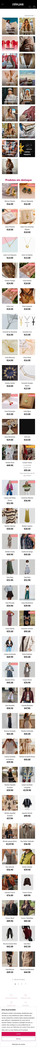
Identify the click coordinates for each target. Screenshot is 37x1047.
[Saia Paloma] (10, 959)
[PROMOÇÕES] (10, 41)
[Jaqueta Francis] (10, 882)
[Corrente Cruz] (27, 321)
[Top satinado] (10, 856)
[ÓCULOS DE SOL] (10, 128)
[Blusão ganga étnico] (10, 831)
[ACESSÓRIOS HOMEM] (10, 145)
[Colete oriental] (27, 856)
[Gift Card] (27, 426)
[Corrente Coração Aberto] (27, 373)
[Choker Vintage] (10, 270)
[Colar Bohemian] (10, 426)
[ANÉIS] (27, 41)
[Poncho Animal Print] (10, 933)
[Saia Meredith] (10, 695)
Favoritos (25, 1005)
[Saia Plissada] (10, 592)
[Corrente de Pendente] (10, 321)
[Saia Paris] (27, 567)
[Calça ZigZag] (10, 618)
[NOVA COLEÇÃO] (27, 23)
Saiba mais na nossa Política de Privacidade (15, 1030)
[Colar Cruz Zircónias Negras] (27, 216)
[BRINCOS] (10, 58)
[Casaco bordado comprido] (27, 774)
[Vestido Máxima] (10, 515)
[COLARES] (27, 58)
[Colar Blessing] (10, 347)
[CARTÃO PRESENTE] (27, 145)
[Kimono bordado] (10, 720)
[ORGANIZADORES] (27, 128)
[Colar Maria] (27, 347)
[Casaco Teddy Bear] (27, 908)
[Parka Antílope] (27, 644)
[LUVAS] (27, 111)
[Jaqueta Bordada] (27, 695)
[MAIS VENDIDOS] (10, 164)
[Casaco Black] (10, 908)
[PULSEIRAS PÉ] (27, 75)
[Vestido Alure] (10, 452)
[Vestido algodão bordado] (10, 774)
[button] (18, 4)
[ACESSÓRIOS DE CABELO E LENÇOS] (10, 92)
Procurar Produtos (11, 998)
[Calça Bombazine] (27, 592)
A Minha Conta (25, 998)
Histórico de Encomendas (11, 1006)
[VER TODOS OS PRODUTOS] (10, 23)
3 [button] (21, 984)
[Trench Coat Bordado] (27, 959)
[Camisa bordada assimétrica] (10, 746)
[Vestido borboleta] (27, 720)
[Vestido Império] (27, 515)
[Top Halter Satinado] (27, 831)
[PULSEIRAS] (10, 75)
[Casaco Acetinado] (10, 644)
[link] (18, 1043)
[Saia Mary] (10, 567)
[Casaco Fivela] (27, 882)
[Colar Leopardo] (27, 296)
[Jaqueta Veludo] (27, 803)
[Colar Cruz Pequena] (10, 244)
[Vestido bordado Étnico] (27, 746)
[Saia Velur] (27, 933)
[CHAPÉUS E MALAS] (27, 92)
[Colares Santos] (10, 373)
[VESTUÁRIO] (10, 111)
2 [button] (18, 984)
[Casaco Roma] (27, 669)
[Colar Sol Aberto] (27, 244)
